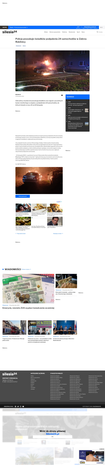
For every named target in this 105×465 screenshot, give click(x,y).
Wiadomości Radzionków (75, 389)
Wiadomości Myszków (75, 380)
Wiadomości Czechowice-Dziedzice (58, 384)
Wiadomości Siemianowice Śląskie (78, 394)
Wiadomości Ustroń (93, 379)
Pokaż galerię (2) (23, 196)
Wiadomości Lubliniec (75, 377)
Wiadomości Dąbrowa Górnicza (57, 389)
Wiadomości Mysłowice (75, 379)
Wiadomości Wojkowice (94, 384)
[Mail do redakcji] (62, 95)
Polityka (32, 382)
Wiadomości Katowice (55, 397)
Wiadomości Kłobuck (75, 376)
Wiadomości (5, 305)
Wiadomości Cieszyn (55, 382)
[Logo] (9, 33)
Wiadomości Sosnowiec (75, 395)
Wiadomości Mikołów (75, 382)
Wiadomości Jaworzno (55, 395)
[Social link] (15, 406)
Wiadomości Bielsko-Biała (56, 377)
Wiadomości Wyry (93, 385)
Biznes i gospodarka (55, 32)
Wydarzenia (72, 32)
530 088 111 (10, 380)
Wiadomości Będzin (54, 376)
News (83, 32)
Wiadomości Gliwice (55, 390)
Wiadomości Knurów (55, 399)
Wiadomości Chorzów (55, 380)
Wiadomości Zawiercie (94, 389)
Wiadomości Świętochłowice (76, 397)
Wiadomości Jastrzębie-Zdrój (57, 394)
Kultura (32, 384)
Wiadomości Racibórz (75, 387)
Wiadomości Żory (93, 390)
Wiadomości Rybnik (74, 392)
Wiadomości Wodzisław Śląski (95, 382)
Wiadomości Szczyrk (74, 399)
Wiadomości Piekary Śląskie (76, 384)
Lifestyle (33, 389)
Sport (78, 32)
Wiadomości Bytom (54, 379)
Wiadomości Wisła (93, 380)
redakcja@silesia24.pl (11, 381)
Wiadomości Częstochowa (56, 387)
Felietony (64, 32)
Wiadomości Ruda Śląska (75, 390)
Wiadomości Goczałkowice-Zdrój (57, 392)
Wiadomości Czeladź (55, 385)
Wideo (46, 32)
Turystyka (33, 387)
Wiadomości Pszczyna (75, 385)
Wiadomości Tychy (93, 377)
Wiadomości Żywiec (93, 392)
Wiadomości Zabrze (93, 387)
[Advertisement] (45, 14)
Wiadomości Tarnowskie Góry (95, 376)
